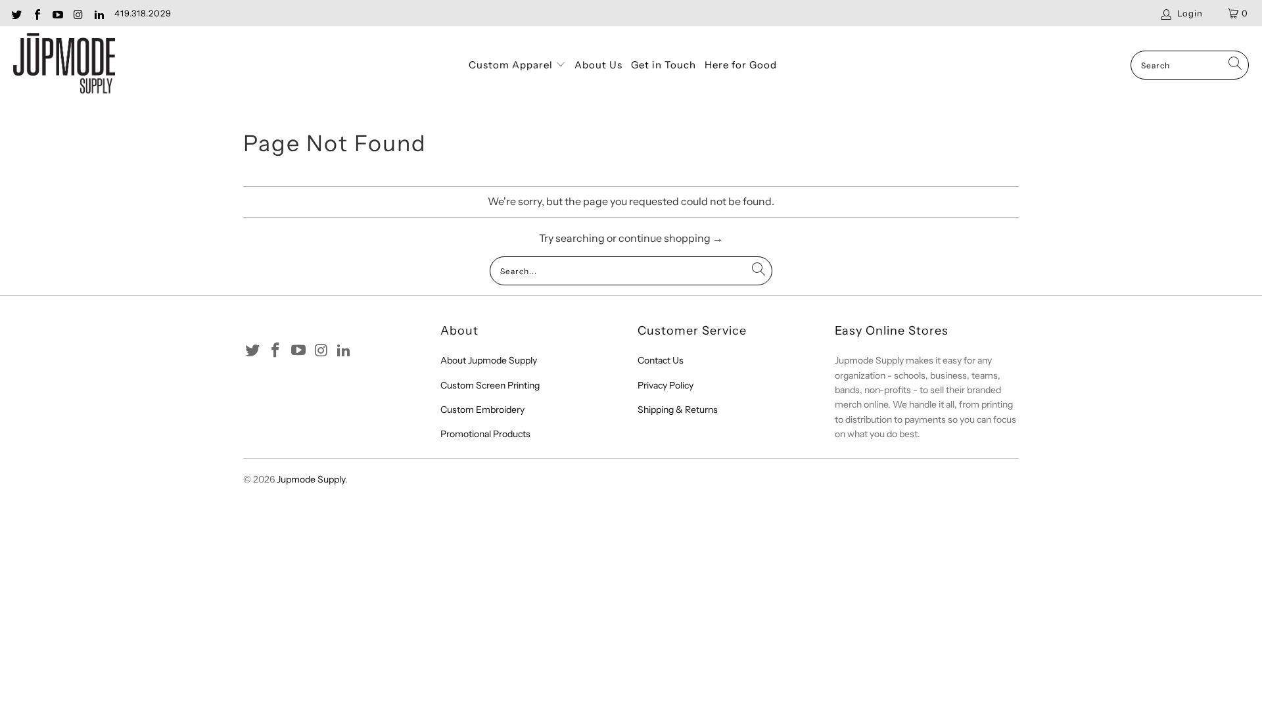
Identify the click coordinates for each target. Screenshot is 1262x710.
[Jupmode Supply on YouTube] (57, 13)
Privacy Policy (665, 385)
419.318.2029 (143, 13)
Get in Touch (663, 65)
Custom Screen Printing (490, 385)
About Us (598, 65)
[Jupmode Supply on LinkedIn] (99, 13)
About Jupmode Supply (488, 360)
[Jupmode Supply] (64, 65)
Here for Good (741, 65)
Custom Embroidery (482, 409)
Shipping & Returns (678, 409)
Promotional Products (485, 434)
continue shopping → (671, 238)
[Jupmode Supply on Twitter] (16, 13)
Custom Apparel (512, 65)
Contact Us (661, 360)
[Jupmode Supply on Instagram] (77, 13)
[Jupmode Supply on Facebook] (36, 13)
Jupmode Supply (311, 479)
